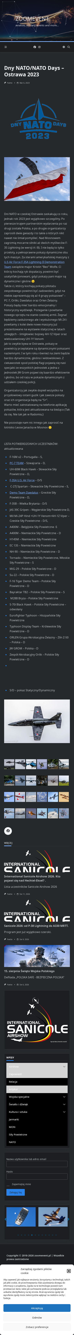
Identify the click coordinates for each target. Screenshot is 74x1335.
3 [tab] (25, 1235)
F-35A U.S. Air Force (22, 480)
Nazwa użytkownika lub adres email (26, 1159)
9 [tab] (45, 1235)
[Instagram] (39, 47)
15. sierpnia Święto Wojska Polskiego (29, 971)
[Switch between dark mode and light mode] (63, 47)
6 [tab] (35, 1235)
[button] (69, 1271)
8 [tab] (42, 1235)
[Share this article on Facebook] (8, 831)
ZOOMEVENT (32, 18)
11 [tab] (52, 1235)
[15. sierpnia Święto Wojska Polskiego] (37, 956)
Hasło (9, 1171)
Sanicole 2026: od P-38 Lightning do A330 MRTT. (36, 926)
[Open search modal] (68, 47)
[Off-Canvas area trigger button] (5, 47)
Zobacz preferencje (37, 1327)
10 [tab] (49, 1235)
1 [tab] (18, 1235)
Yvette (9, 83)
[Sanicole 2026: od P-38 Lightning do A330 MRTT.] (37, 911)
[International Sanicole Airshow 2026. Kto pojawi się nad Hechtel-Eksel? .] (37, 861)
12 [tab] (56, 1235)
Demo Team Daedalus (24, 492)
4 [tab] (28, 1235)
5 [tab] (32, 1235)
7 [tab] (38, 1235)
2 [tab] (21, 1235)
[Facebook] (35, 47)
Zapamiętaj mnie (21, 1184)
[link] (17, 463)
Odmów (37, 1317)
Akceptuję (37, 1308)
